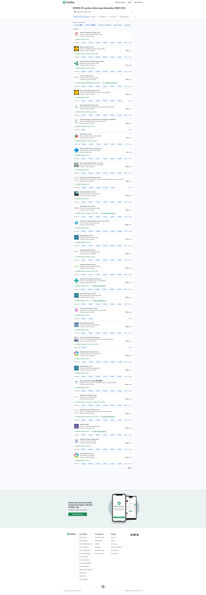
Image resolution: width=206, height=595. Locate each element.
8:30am (83, 260)
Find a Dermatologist (85, 563)
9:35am (105, 216)
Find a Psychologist (84, 553)
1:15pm (120, 71)
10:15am (83, 173)
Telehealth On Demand (85, 569)
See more (127, 25)
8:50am (98, 260)
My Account (82, 572)
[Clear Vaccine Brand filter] (88, 16)
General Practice (100, 537)
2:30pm (91, 86)
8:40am (91, 260)
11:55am (98, 42)
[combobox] (103, 12)
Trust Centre (114, 553)
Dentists (97, 544)
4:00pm (112, 86)
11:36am (112, 405)
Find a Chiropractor (84, 550)
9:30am (105, 158)
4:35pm (119, 333)
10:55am (105, 57)
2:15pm (83, 86)
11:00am (98, 173)
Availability (102, 16)
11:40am (105, 231)
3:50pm (105, 100)
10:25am (90, 57)
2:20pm (91, 100)
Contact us (114, 544)
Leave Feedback (83, 579)
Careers (113, 540)
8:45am (83, 202)
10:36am (90, 405)
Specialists (98, 547)
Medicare (93, 16)
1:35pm (90, 318)
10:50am (90, 231)
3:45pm (105, 86)
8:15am (91, 434)
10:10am (83, 57)
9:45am (112, 202)
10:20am (90, 391)
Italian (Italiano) (118, 25)
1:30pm (90, 333)
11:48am (119, 405)
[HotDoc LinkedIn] (134, 535)
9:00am (83, 115)
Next (129, 468)
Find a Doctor (83, 537)
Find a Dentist (83, 540)
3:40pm (98, 100)
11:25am (119, 57)
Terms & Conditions (116, 547)
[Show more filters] (134, 17)
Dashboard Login (100, 550)
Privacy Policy (115, 550)
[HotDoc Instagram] (137, 535)
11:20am (112, 289)
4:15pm (120, 86)
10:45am (90, 173)
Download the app (77, 514)
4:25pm (112, 333)
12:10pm (119, 42)
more (130, 42)
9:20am (98, 115)
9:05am (91, 376)
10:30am (105, 245)
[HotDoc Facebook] (131, 535)
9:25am (120, 376)
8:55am (112, 304)
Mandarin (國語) (78, 25)
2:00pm (84, 144)
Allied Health (98, 540)
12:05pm (112, 42)
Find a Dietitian (83, 556)
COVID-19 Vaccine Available (81, 16)
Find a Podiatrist (84, 547)
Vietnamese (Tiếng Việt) (104, 25)
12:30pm (98, 71)
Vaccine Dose (112, 16)
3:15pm (113, 144)
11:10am (112, 57)
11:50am (90, 42)
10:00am (84, 187)
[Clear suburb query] (131, 12)
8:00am (83, 434)
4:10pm (120, 100)
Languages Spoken (124, 16)
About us (113, 537)
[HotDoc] (68, 2)
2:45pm (98, 144)
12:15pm (90, 71)
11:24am (105, 405)
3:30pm (98, 86)
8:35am (91, 449)
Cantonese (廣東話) (90, 25)
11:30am (112, 173)
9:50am (112, 115)
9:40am (105, 115)
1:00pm (112, 71)
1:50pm (83, 100)
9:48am (83, 405)
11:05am (90, 289)
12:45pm (105, 71)
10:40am (98, 57)
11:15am (105, 173)
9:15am (98, 202)
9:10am (91, 115)
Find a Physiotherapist (85, 544)
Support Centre (99, 553)
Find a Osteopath (84, 560)
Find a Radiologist (84, 566)
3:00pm (106, 144)
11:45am (83, 42)
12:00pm (105, 42)
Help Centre (82, 576)
